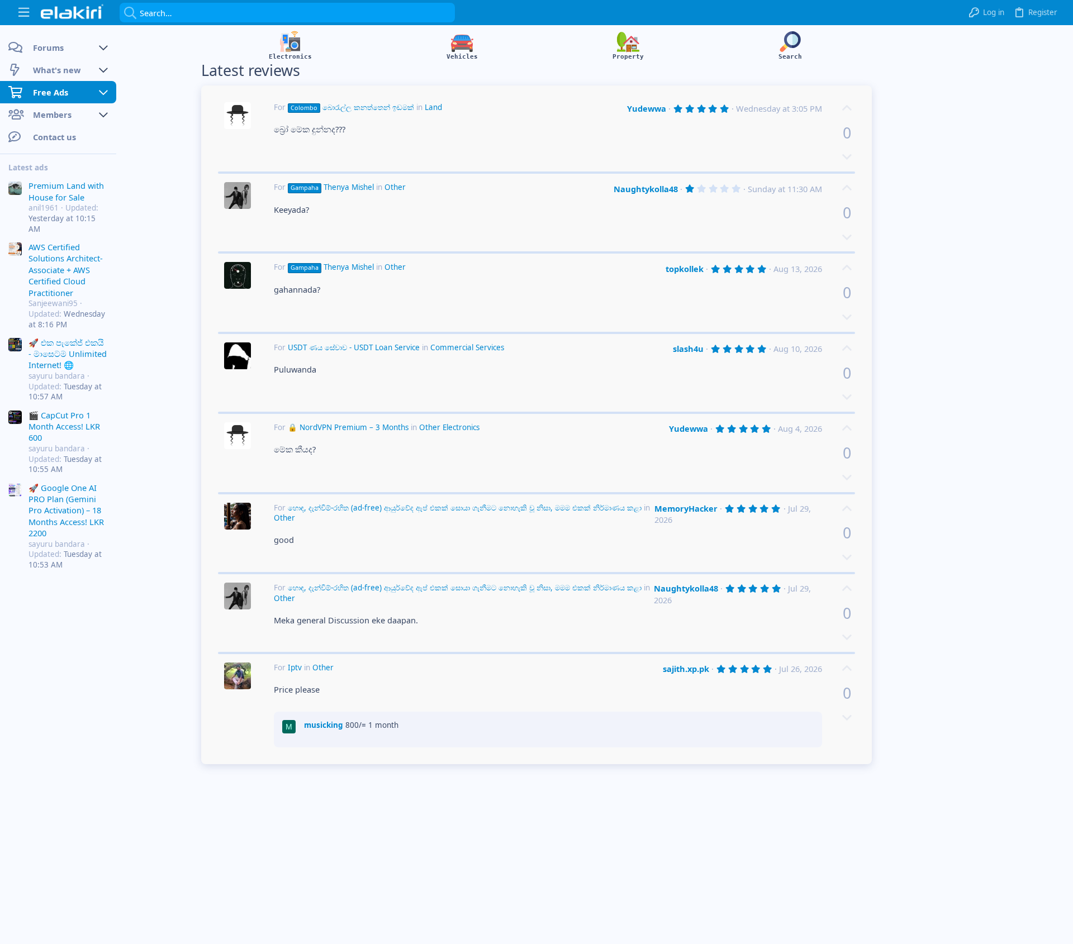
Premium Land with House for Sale (66, 191)
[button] (23, 12)
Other (395, 187)
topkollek (685, 268)
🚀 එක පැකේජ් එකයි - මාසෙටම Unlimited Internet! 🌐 (68, 353)
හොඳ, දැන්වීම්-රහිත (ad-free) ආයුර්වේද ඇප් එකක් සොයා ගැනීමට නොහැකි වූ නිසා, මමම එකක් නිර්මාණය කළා (465, 508)
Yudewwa (646, 108)
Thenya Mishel (332, 187)
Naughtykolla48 (646, 188)
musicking (323, 725)
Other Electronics (449, 427)
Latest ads (28, 168)
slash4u (688, 348)
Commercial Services (467, 347)
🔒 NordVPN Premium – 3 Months (348, 427)
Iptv (295, 667)
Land (433, 107)
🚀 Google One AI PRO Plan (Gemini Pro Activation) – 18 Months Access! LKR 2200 (66, 509)
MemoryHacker (686, 508)
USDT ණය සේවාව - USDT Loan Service (354, 347)
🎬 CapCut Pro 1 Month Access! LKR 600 (64, 426)
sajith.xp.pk (686, 668)
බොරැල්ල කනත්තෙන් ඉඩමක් (352, 107)
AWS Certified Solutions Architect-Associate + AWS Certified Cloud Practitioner (66, 269)
